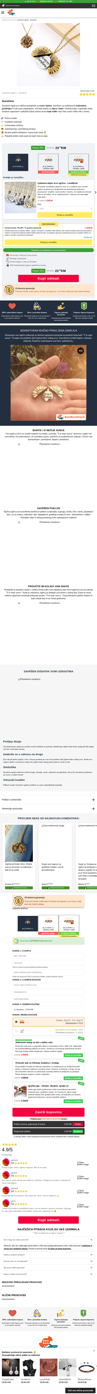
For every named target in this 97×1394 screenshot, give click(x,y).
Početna (5, 20)
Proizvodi (12, 20)
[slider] (46, 419)
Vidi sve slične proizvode (80, 1390)
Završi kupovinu (48, 1112)
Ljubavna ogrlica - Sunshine (27, 20)
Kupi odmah (48, 278)
